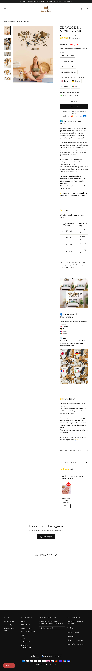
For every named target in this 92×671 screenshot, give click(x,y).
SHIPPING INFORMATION (26, 646)
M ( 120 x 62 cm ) (67, 55)
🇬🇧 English (65, 81)
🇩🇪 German (76, 81)
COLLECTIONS (26, 625)
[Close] (13, 665)
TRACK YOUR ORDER (28, 632)
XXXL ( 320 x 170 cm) (68, 72)
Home (5, 21)
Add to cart (66, 506)
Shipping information (70, 450)
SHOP (23, 622)
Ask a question (68, 462)
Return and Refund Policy (9, 629)
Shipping (70, 48)
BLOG (23, 638)
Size (62, 52)
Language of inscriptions (72, 77)
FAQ (22, 635)
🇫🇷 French (65, 86)
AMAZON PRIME (26, 628)
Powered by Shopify (51, 665)
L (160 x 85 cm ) (67, 61)
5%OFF (7, 665)
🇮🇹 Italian (75, 86)
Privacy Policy (8, 625)
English (33, 656)
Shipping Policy (9, 622)
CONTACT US (25, 642)
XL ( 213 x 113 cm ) (67, 66)
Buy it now (74, 106)
